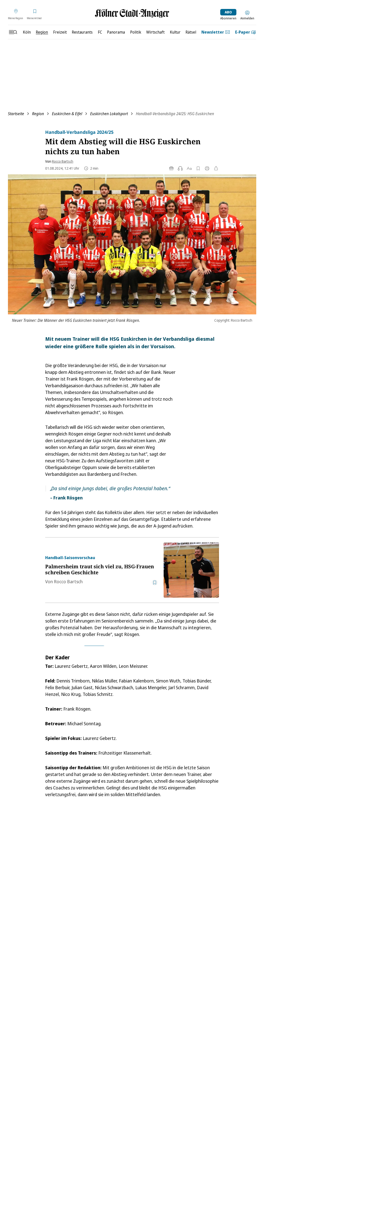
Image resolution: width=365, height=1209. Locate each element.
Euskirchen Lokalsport (109, 113)
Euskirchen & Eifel (67, 113)
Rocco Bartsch (62, 161)
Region (38, 113)
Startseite (16, 113)
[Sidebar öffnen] (13, 32)
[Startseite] (132, 13)
